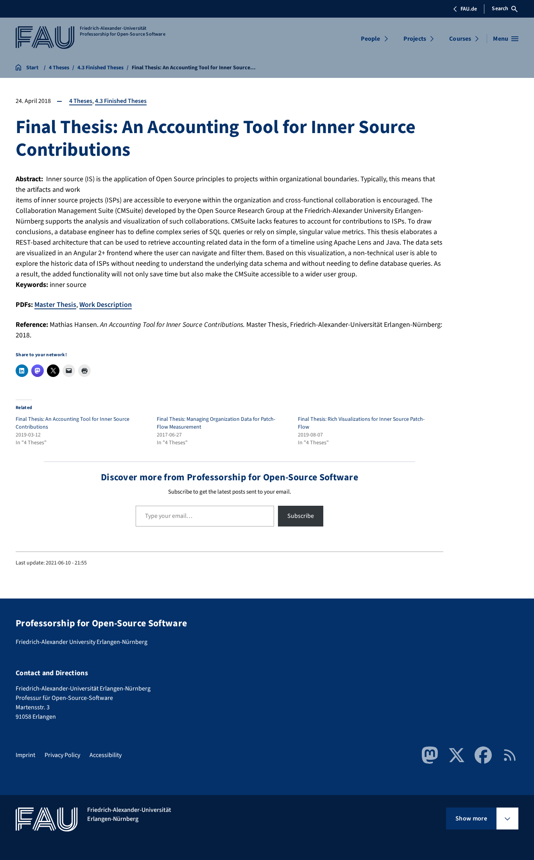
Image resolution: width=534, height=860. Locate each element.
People (370, 38)
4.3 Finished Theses (121, 101)
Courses (460, 38)
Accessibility (106, 755)
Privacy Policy (62, 755)
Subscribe (300, 516)
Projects (414, 38)
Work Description (105, 305)
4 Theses (80, 101)
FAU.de (469, 9)
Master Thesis (55, 305)
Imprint (25, 755)
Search (500, 9)
